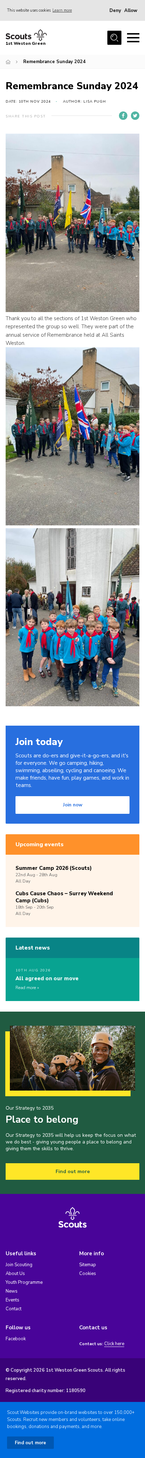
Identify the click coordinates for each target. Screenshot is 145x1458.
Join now (72, 805)
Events (12, 1300)
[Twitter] (135, 115)
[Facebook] (123, 115)
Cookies (87, 1273)
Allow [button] (130, 10)
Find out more (73, 1171)
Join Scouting (19, 1265)
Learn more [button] (62, 10)
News (12, 1291)
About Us (15, 1273)
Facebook (16, 1339)
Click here (114, 1344)
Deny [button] (115, 10)
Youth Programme (24, 1282)
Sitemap (87, 1265)
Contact (13, 1309)
